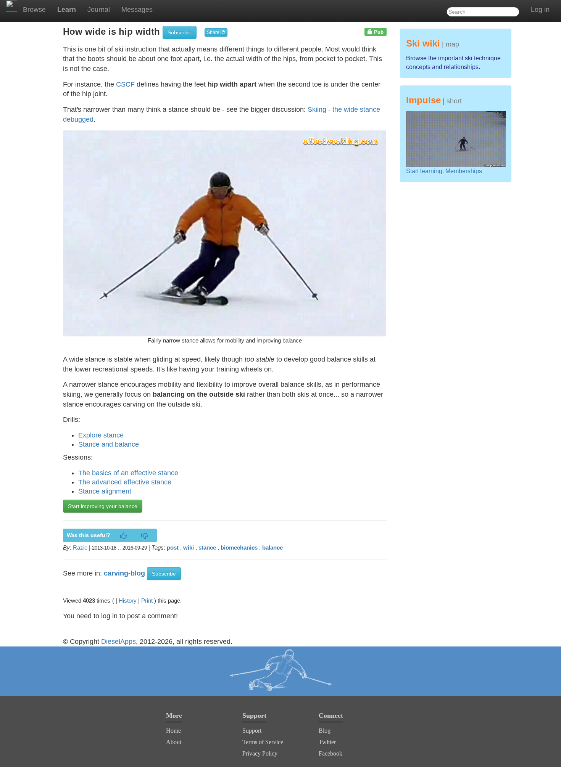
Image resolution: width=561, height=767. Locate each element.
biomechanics (239, 547)
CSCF (125, 84)
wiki (188, 547)
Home (173, 730)
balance (272, 547)
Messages (137, 9)
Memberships (463, 171)
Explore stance (101, 435)
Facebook (330, 753)
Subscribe (180, 32)
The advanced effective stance (124, 482)
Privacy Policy (259, 753)
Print (147, 600)
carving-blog (124, 573)
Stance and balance (108, 444)
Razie (80, 547)
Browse (34, 9)
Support (251, 730)
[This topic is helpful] (123, 536)
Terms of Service (262, 742)
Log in (540, 9)
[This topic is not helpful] (144, 536)
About (173, 742)
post (173, 547)
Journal (98, 9)
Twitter (327, 742)
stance (207, 547)
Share (214, 32)
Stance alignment (104, 491)
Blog (324, 730)
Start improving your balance (102, 506)
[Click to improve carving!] (280, 671)
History (128, 600)
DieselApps (118, 641)
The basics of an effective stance (128, 473)
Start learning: (425, 171)
